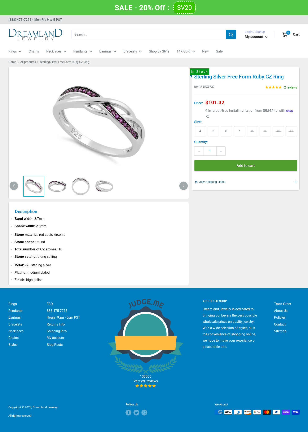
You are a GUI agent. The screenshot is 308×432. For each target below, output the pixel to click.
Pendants (80, 51)
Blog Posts (55, 345)
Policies (280, 317)
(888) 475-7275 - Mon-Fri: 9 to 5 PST (35, 20)
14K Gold (183, 51)
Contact (280, 324)
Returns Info (56, 324)
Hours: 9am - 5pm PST (63, 317)
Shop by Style (159, 51)
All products (28, 62)
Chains (34, 51)
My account (254, 37)
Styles (12, 345)
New (205, 51)
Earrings (105, 51)
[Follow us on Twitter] (136, 412)
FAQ (50, 304)
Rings (12, 51)
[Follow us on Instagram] (144, 412)
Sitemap (280, 331)
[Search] (231, 34)
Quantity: (201, 142)
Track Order (282, 304)
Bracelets (130, 51)
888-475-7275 (57, 311)
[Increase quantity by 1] (221, 151)
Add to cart (246, 166)
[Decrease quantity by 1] (198, 151)
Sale (219, 51)
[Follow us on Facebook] (128, 412)
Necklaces (53, 51)
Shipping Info (57, 331)
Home (12, 62)
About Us (280, 311)
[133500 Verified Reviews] (146, 386)
